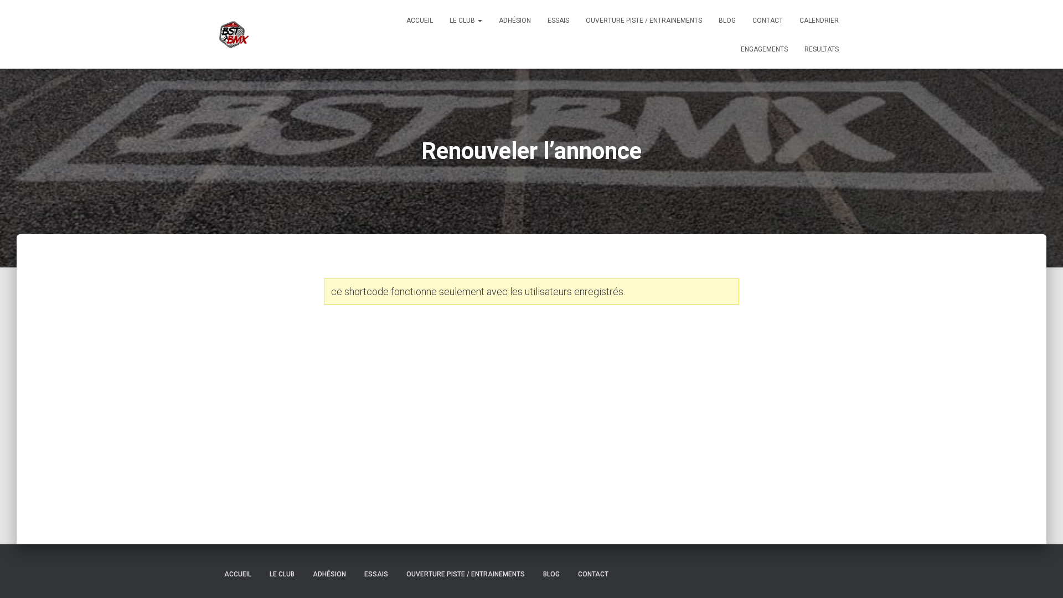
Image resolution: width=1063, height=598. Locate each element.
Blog (727, 20)
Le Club (463, 20)
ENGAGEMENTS (764, 49)
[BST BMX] (233, 34)
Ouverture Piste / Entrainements (644, 20)
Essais (558, 20)
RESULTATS (821, 49)
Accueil (419, 20)
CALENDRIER (819, 20)
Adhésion (515, 20)
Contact (767, 20)
